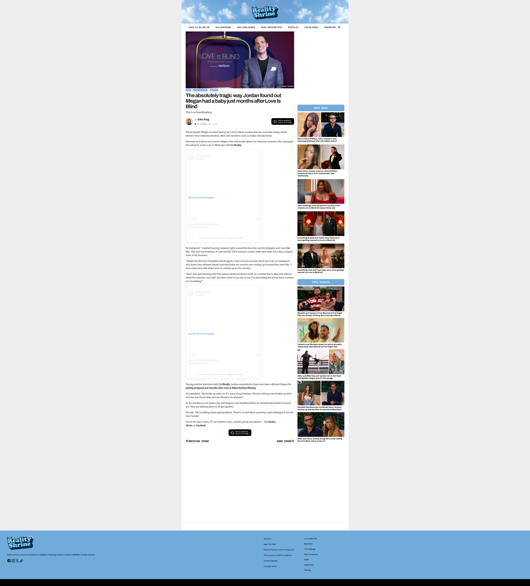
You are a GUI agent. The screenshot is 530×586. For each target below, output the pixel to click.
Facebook (201, 425)
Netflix (293, 27)
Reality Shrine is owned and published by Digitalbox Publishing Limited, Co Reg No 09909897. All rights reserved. (51, 555)
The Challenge (246, 27)
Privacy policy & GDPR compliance (278, 555)
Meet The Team (270, 544)
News (188, 90)
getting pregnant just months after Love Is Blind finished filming (221, 387)
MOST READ (321, 108)
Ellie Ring (203, 119)
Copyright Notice (270, 566)
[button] (339, 27)
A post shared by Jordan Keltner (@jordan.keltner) (221, 238)
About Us (267, 539)
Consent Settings (270, 561)
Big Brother (223, 27)
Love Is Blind (200, 90)
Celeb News (311, 27)
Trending (330, 27)
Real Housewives (271, 27)
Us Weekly (235, 145)
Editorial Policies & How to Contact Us (279, 550)
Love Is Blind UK (199, 27)
